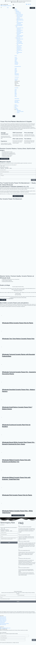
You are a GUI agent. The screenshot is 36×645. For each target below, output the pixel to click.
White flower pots (20, 14)
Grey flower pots (19, 24)
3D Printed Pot (18, 12)
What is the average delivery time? (24, 550)
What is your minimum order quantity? (24, 526)
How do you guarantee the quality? (24, 534)
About (16, 104)
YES (2, 528)
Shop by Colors (18, 13)
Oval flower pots (19, 36)
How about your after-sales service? (24, 558)
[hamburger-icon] (14, 7)
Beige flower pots (20, 18)
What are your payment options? (23, 567)
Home (16, 8)
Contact (16, 108)
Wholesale (16, 105)
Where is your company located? (23, 541)
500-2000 (6, 168)
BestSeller (17, 11)
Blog (15, 107)
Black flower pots (20, 15)
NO (4, 528)
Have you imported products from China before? (8, 164)
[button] (13, 4)
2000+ (11, 168)
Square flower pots (20, 35)
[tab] (27, 526)
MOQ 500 (2, 168)
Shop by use (18, 37)
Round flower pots (20, 32)
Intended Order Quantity (4, 167)
